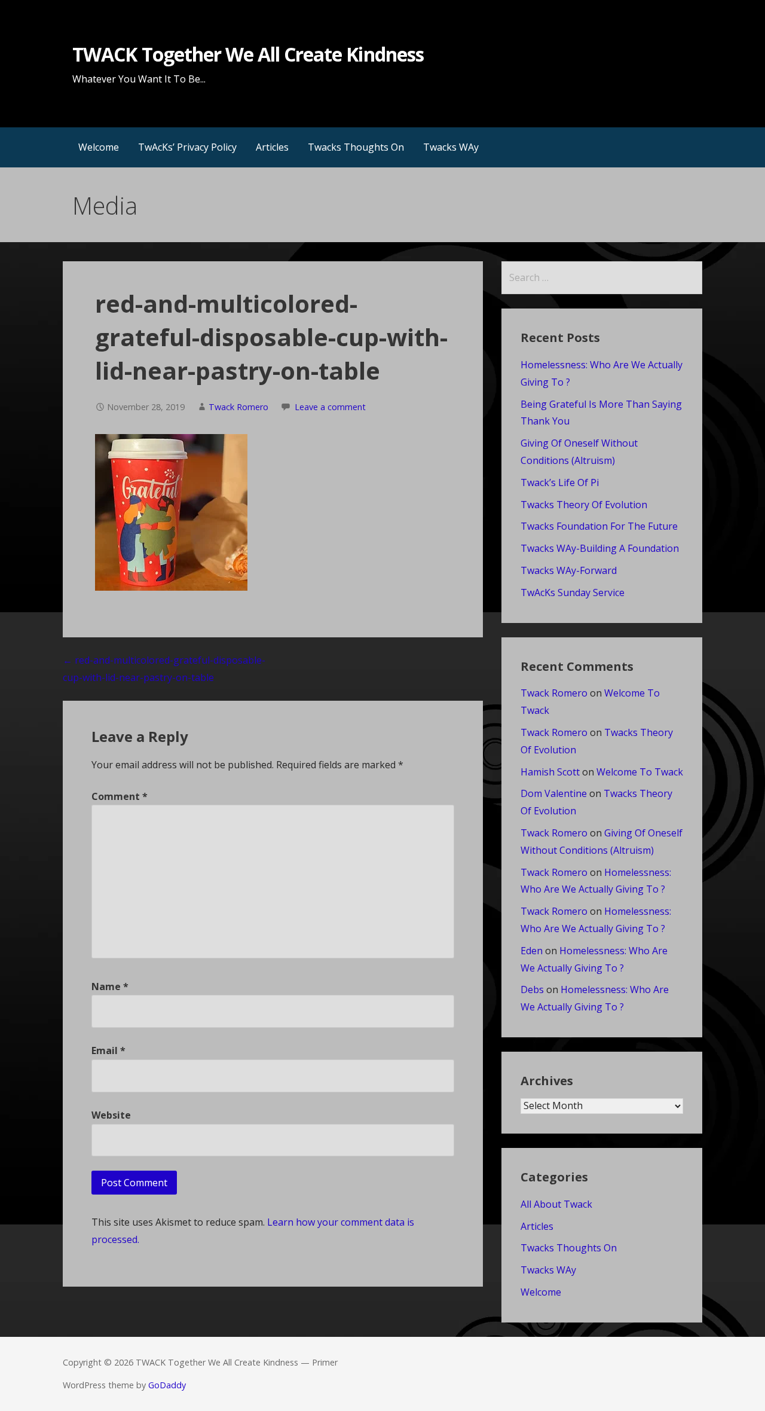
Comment (119, 796)
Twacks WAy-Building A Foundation (600, 548)
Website (111, 1115)
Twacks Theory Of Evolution (584, 504)
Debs (532, 989)
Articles (272, 147)
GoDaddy (167, 1385)
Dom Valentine (554, 793)
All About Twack (556, 1204)
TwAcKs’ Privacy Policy (187, 147)
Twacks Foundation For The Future (599, 526)
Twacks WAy (451, 147)
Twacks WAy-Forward (569, 570)
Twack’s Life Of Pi (560, 482)
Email (108, 1050)
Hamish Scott (550, 771)
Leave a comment (330, 407)
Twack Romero (238, 407)
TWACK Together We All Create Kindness (247, 54)
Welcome (98, 147)
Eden (532, 950)
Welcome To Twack (639, 771)
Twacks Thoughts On (356, 147)
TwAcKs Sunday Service (573, 592)
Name (109, 986)
